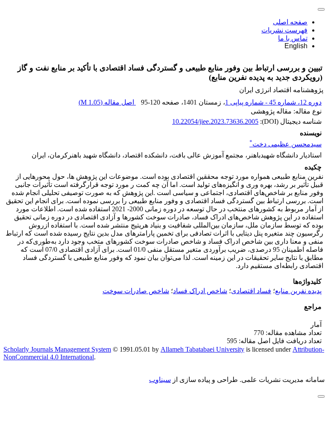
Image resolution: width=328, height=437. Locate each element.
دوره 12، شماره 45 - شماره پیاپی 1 (273, 102)
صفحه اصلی (290, 22)
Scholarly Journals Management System (57, 349)
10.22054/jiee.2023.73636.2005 (215, 121)
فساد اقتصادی (251, 290)
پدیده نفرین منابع (298, 290)
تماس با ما (293, 38)
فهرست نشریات (284, 30)
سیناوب (160, 379)
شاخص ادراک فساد (200, 290)
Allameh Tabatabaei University (202, 349)
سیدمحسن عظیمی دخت (285, 144)
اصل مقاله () (107, 102)
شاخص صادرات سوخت (135, 290)
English (296, 46)
